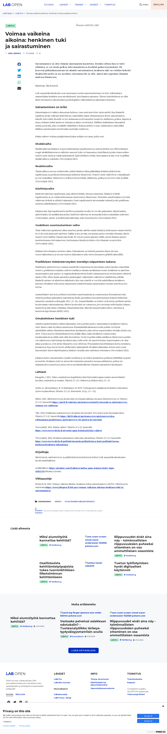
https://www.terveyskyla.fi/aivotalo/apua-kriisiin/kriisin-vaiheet (68, 430)
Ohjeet (94, 4)
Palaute (131, 682)
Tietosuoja (132, 694)
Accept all (148, 716)
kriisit (58, 501)
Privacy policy (24, 726)
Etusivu (49, 4)
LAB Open (7, 13)
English (159, 4)
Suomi (9, 694)
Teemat (79, 4)
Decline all (148, 721)
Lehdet (64, 4)
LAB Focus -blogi (62, 698)
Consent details (9, 726)
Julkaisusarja (60, 694)
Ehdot (142, 694)
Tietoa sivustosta (100, 679)
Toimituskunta (134, 679)
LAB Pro (19, 13)
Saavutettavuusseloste (102, 688)
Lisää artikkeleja (83, 650)
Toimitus (109, 4)
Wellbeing (14, 53)
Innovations (77, 636)
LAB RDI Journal (62, 682)
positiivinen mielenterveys (80, 501)
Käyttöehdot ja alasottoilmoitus (99, 683)
